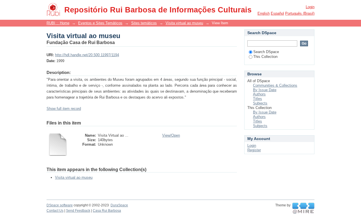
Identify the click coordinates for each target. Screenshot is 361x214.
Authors (259, 94)
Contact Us (55, 211)
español (277, 13)
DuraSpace (119, 205)
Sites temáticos (144, 23)
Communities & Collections (275, 85)
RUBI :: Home (58, 23)
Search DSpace (266, 52)
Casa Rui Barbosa (107, 211)
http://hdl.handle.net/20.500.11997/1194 (87, 55)
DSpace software (60, 205)
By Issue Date (264, 90)
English (263, 13)
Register (254, 150)
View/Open (171, 135)
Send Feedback (78, 211)
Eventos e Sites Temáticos (100, 23)
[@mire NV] (303, 208)
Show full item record (64, 108)
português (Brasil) (299, 13)
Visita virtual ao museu (184, 23)
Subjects (260, 103)
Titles (257, 99)
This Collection (265, 56)
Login (310, 7)
